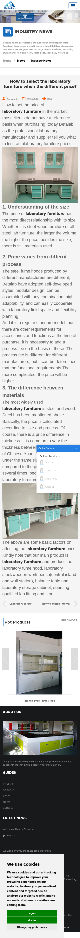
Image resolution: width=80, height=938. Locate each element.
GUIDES (9, 772)
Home (7, 60)
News (21, 60)
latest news (15, 818)
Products (8, 784)
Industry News (41, 60)
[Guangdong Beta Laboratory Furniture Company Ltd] (16, 5)
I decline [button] (32, 920)
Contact (8, 807)
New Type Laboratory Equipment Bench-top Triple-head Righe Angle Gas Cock (40, 700)
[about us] (40, 738)
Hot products (17, 622)
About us (9, 790)
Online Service (48, 456)
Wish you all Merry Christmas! (19, 829)
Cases (6, 796)
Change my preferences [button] (32, 927)
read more (69, 620)
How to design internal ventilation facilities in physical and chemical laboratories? (56, 604)
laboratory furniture (21, 111)
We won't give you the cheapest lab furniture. (27, 850)
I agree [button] (32, 913)
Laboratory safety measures (20, 604)
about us (12, 712)
